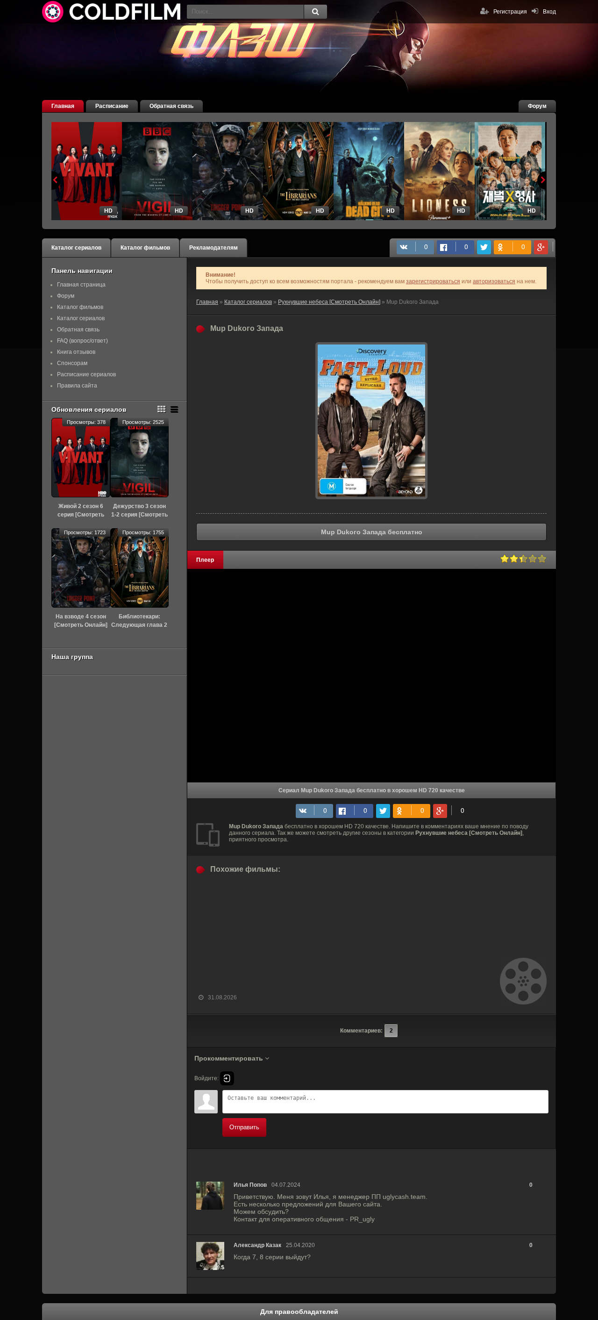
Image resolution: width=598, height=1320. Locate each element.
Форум (537, 106)
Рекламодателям (213, 247)
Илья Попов (250, 1185)
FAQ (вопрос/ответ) (82, 340)
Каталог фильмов (145, 247)
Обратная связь (171, 106)
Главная (62, 106)
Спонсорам (72, 363)
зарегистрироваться (433, 281)
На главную (112, 11)
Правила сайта (77, 385)
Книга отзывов (76, 352)
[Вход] (227, 1078)
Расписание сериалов (86, 374)
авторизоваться (494, 281)
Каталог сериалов (76, 247)
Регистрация (510, 11)
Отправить (244, 1127)
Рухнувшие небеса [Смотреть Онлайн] (329, 302)
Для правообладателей (299, 1311)
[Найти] (315, 12)
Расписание (111, 106)
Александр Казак (257, 1245)
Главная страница (81, 284)
